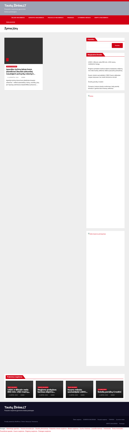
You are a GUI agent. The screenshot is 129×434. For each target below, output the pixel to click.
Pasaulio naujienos (55, 17)
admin (23, 77)
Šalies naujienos (18, 17)
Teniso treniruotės (117, 428)
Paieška (91, 40)
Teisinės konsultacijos (27, 428)
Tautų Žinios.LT (15, 5)
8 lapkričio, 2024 (13, 77)
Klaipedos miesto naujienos (58, 428)
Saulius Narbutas (85, 428)
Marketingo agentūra (12, 428)
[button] (123, 20)
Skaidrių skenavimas (41, 428)
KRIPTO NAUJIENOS (101, 17)
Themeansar (35, 421)
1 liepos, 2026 (103, 395)
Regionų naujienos (31, 431)
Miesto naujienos (73, 428)
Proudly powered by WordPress (12, 421)
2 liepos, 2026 (13, 395)
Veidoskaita (107, 428)
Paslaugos (10, 22)
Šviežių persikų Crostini (95, 82)
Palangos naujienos (44, 431)
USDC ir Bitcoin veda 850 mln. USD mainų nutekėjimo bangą (17, 391)
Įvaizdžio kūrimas (97, 428)
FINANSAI (70, 17)
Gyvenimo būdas (84, 17)
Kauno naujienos (19, 431)
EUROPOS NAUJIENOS (36, 17)
